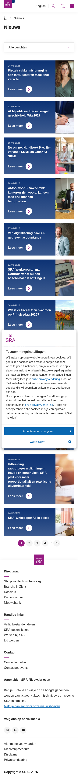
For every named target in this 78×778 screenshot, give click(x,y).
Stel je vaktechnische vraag (22, 581)
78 (56, 543)
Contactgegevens (16, 667)
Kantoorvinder (13, 597)
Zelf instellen (37, 441)
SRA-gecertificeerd (17, 629)
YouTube (23, 730)
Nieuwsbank (12, 602)
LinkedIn (15, 730)
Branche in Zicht (15, 586)
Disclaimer (11, 754)
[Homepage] (8, 4)
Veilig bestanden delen (19, 624)
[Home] (6, 18)
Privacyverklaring (15, 759)
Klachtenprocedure (17, 749)
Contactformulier (15, 662)
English (40, 6)
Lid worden (11, 640)
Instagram (7, 730)
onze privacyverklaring (46, 378)
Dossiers (10, 592)
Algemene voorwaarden (20, 743)
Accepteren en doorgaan (38, 431)
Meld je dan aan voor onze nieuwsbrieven (32, 706)
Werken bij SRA (15, 635)
